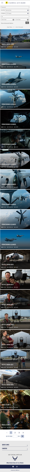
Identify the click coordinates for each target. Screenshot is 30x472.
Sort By (3, 10)
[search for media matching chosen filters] (27, 23)
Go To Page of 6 (13, 436)
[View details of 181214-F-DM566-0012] (15, 279)
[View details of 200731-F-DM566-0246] (15, 39)
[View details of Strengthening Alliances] (15, 59)
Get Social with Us (15, 455)
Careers (4, 448)
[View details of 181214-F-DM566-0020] (15, 339)
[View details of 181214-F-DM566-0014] (15, 259)
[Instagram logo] (17, 467)
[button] (2, 3)
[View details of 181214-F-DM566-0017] (15, 359)
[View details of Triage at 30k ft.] (15, 399)
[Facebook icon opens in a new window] (13, 467)
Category (3, 13)
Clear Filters (9, 27)
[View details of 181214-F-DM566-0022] (15, 319)
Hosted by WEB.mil (15, 470)
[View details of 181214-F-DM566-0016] (15, 379)
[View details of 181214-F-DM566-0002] (15, 299)
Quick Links (5, 445)
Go (22, 436)
